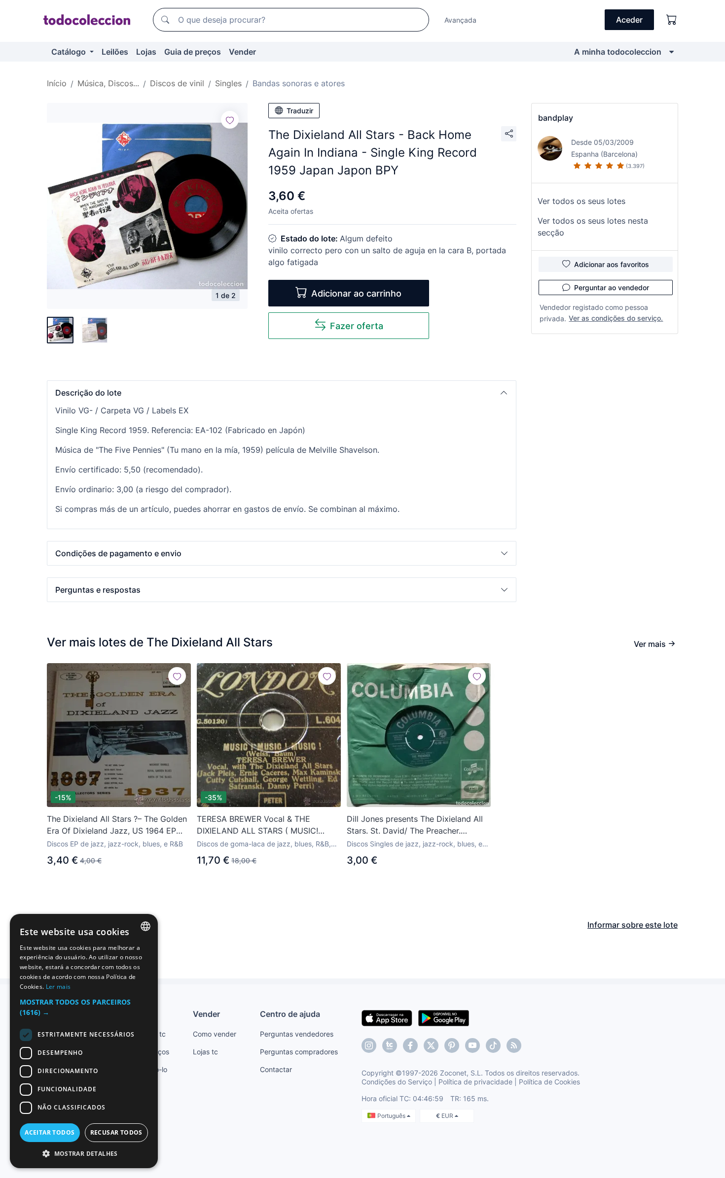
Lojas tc (205, 1051)
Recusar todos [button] (116, 1132)
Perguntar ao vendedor (611, 287)
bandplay (555, 118)
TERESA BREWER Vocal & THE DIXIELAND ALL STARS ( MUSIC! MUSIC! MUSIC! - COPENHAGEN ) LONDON (260, 825)
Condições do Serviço (397, 1081)
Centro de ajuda (290, 1014)
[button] (281, 393)
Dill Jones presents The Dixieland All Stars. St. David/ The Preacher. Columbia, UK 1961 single (415, 825)
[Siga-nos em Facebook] (410, 1045)
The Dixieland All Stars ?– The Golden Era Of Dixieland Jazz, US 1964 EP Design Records (117, 825)
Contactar (276, 1069)
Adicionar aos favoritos (611, 264)
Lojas (146, 52)
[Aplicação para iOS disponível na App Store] (387, 1017)
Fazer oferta (356, 326)
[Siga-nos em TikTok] (493, 1045)
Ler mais (58, 986)
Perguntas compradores (299, 1051)
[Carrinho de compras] (672, 19)
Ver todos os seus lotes (581, 201)
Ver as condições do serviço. (616, 318)
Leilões (115, 52)
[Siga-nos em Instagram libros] (389, 1045)
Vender (242, 52)
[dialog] (84, 1041)
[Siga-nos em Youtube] (472, 1045)
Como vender (214, 1034)
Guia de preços (192, 52)
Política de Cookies (549, 1081)
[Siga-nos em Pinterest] (451, 1045)
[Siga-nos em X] (431, 1045)
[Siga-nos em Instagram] (369, 1045)
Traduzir (300, 110)
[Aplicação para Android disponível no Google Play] (443, 1017)
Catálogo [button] (69, 52)
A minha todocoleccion (617, 52)
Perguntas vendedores (296, 1034)
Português (392, 1115)
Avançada (460, 20)
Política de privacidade (475, 1081)
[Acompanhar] (230, 120)
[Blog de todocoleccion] (514, 1045)
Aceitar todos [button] (49, 1132)
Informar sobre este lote (632, 925)
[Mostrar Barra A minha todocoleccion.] (671, 52)
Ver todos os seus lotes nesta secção (593, 226)
